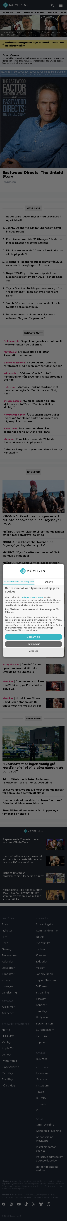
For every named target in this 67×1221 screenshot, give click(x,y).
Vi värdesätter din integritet (19, 581)
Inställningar (33, 644)
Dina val (49, 581)
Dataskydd (33, 651)
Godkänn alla (33, 637)
